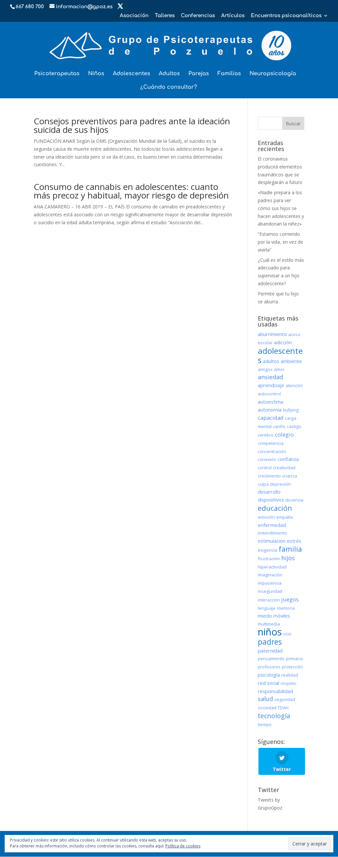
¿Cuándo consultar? (168, 87)
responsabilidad (275, 691)
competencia (271, 443)
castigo (294, 426)
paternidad (270, 650)
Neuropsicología (273, 74)
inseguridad (270, 591)
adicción (283, 342)
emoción (266, 517)
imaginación (270, 575)
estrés (294, 540)
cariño (279, 426)
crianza (289, 476)
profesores (269, 667)
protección (292, 667)
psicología (269, 674)
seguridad (284, 699)
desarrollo (269, 491)
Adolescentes (131, 74)
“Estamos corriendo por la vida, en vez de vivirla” (280, 242)
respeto (288, 683)
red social (268, 683)
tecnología (274, 715)
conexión (267, 459)
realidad (289, 675)
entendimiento (272, 533)
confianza (288, 459)
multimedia (269, 624)
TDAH (283, 708)
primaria (294, 658)
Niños (96, 74)
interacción (269, 600)
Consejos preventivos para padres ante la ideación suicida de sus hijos (132, 125)
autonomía (270, 409)
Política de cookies (182, 846)
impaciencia (270, 583)
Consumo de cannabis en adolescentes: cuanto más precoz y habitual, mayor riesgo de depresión (131, 191)
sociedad (267, 708)
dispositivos (271, 499)
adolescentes (280, 355)
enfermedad (272, 525)
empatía (284, 517)
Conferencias (198, 15)
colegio (284, 434)
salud (265, 699)
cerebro (266, 435)
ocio (287, 634)
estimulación (272, 540)
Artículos (233, 15)
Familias (229, 74)
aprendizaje (271, 385)
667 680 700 (30, 7)
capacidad (271, 417)
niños (270, 631)
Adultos (169, 74)
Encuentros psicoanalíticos (286, 15)
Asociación (134, 15)
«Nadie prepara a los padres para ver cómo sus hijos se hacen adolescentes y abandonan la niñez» (281, 208)
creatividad (284, 468)
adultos (271, 361)
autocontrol (269, 394)
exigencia (267, 550)
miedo (265, 615)
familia (290, 549)
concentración (272, 451)
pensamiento (271, 658)
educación (275, 508)
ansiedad (270, 377)
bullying (291, 410)
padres (270, 641)
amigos (265, 369)
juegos (290, 599)
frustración (269, 559)
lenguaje (267, 608)
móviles (281, 615)
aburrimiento (272, 334)
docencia (294, 500)
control (265, 468)
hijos (288, 558)
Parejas (198, 74)
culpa (263, 484)
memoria (286, 608)
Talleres (165, 15)
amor (279, 369)
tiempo (265, 724)
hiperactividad (272, 567)
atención (294, 385)
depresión (280, 484)
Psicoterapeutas (57, 74)
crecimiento (269, 476)
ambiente (291, 361)
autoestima (270, 401)
